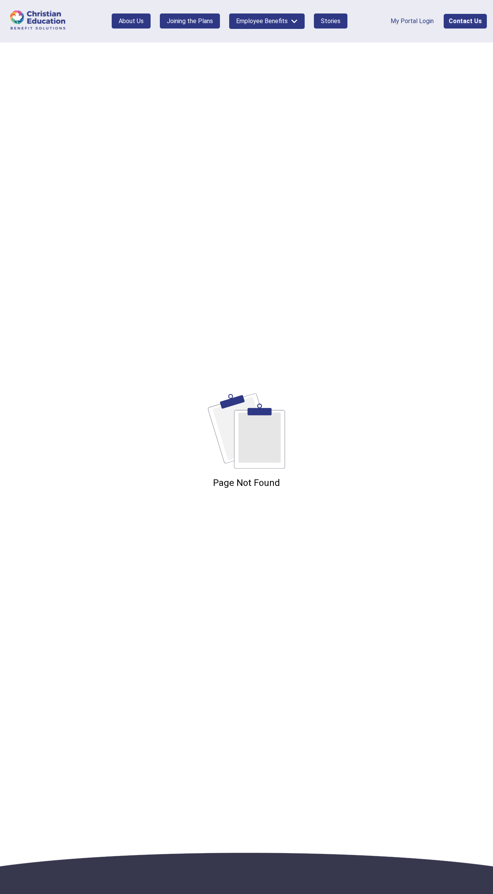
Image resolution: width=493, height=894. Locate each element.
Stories (330, 21)
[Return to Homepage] (38, 21)
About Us (131, 21)
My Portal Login (412, 21)
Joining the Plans (190, 21)
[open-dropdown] (294, 21)
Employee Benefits (262, 21)
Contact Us (465, 21)
